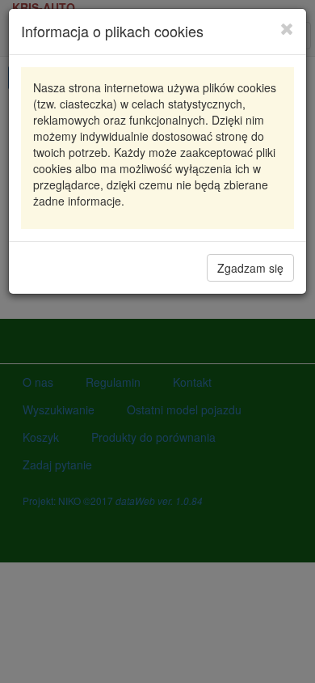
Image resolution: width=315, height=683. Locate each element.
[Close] (287, 28)
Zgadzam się (250, 268)
